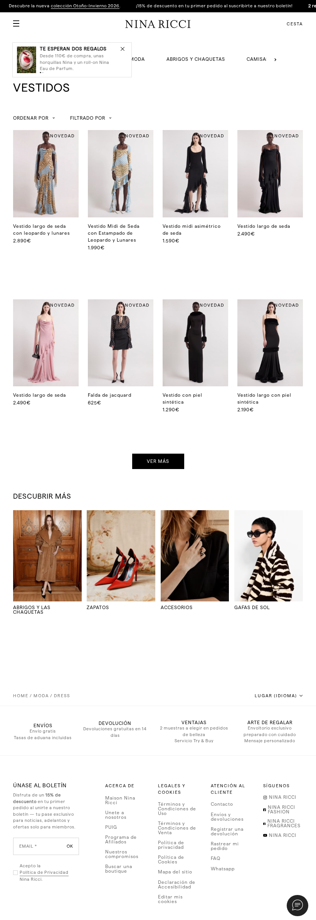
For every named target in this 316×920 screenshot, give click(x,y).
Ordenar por (31, 118)
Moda (41, 696)
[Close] (122, 48)
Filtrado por (87, 118)
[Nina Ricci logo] (158, 24)
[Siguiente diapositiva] (275, 59)
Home (21, 696)
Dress (62, 696)
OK (70, 846)
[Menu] (13, 20)
